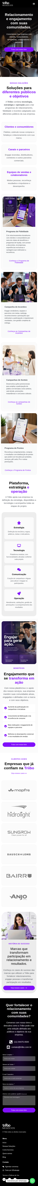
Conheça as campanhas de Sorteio (19, 403)
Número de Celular (8, 1064)
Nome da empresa (8, 1084)
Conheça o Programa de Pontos (18, 470)
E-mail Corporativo (8, 1074)
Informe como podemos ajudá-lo (15, 1094)
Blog (4, 1157)
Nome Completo (7, 1054)
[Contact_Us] (32, 1180)
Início (4, 1142)
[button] (33, 3)
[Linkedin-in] (4, 1179)
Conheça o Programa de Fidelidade (19, 262)
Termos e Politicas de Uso (11, 1175)
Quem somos (7, 1153)
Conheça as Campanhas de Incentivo (19, 332)
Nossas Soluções (9, 1146)
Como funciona (8, 1150)
